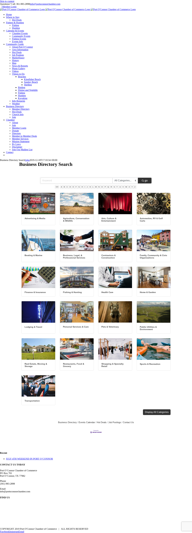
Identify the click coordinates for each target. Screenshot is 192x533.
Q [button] (108, 187)
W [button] (126, 187)
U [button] (120, 187)
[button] (157, 412)
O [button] (102, 187)
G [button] (79, 187)
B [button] (64, 187)
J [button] (87, 187)
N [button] (99, 187)
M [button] (96, 187)
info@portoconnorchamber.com (45, 4)
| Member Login (8, 6)
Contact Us (128, 422)
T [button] (117, 187)
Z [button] (134, 187)
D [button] (70, 187)
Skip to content (7, 1)
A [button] (61, 187)
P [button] (105, 187)
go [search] (146, 180)
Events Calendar (87, 422)
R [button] (111, 187)
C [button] (67, 187)
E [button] (73, 187)
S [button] (114, 187)
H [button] (82, 187)
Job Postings (114, 422)
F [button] (76, 187)
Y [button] (132, 187)
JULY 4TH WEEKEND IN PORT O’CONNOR (29, 459)
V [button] (123, 187)
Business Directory (67, 422)
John (27, 160)
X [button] (129, 187)
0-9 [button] (57, 187)
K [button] (90, 187)
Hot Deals (101, 422)
